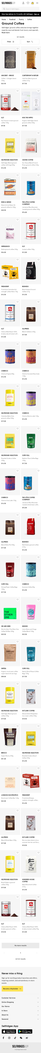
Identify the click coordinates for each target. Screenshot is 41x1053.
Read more (6, 33)
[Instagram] (9, 1039)
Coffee (29, 19)
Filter (9, 42)
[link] (10, 79)
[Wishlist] (28, 3)
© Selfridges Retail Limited (20, 1049)
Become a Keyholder (10, 989)
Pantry (21, 19)
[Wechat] (21, 1039)
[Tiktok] (15, 1039)
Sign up (36, 14)
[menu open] (37, 3)
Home (4, 19)
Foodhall (12, 19)
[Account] (23, 3)
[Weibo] (27, 1039)
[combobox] (22, 9)
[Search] (4, 9)
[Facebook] (3, 1039)
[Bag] (32, 3)
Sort (28, 42)
